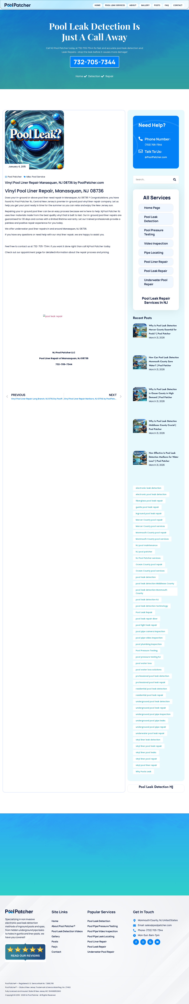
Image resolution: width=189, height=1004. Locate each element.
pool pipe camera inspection (150, 631)
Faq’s (54, 946)
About (133, 5)
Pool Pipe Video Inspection (102, 931)
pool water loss (144, 663)
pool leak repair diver (146, 618)
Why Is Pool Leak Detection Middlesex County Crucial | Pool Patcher (163, 425)
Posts (157, 5)
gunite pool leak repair (147, 507)
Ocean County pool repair (149, 564)
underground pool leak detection (153, 701)
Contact (177, 5)
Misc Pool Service (35, 176)
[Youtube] (157, 942)
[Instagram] (143, 942)
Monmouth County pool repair (151, 532)
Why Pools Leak (143, 771)
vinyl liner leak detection (148, 739)
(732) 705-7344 (153, 144)
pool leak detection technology (152, 606)
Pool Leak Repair (144, 612)
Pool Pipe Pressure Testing (102, 926)
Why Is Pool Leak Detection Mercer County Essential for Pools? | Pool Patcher (163, 329)
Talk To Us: (153, 151)
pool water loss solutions (148, 669)
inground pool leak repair (149, 513)
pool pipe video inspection (149, 637)
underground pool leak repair (151, 707)
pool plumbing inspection (149, 644)
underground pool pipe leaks (150, 720)
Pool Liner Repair (97, 941)
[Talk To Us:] (140, 151)
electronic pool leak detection (151, 494)
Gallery (145, 5)
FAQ (167, 5)
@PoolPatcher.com (156, 157)
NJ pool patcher (144, 551)
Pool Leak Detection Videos (67, 931)
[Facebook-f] (136, 942)
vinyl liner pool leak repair (149, 746)
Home (97, 5)
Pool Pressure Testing (146, 650)
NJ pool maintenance (146, 545)
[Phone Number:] (140, 139)
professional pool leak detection (152, 676)
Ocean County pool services (150, 570)
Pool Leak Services (115, 5)
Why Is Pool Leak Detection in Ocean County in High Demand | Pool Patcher (163, 393)
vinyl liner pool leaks (146, 752)
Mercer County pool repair (149, 519)
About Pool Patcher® (63, 926)
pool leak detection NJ (147, 599)
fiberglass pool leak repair (149, 500)
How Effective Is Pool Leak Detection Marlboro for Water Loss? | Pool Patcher (163, 457)
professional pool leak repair (150, 682)
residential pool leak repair (149, 695)
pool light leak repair (146, 625)
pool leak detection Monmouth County (151, 592)
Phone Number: (158, 139)
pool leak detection (146, 577)
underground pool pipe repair (151, 727)
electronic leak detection (148, 488)
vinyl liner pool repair (146, 758)
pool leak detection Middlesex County (155, 583)
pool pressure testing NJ (148, 657)
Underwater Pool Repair (100, 951)
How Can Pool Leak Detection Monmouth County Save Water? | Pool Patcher (164, 361)
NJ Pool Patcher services (148, 558)
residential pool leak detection (151, 688)
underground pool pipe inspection (153, 714)
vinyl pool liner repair (146, 765)
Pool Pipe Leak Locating (100, 936)
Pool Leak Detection (98, 921)
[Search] (174, 180)
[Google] (150, 942)
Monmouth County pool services (152, 539)
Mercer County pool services (150, 526)
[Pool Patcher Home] (18, 5)
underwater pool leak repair (150, 733)
